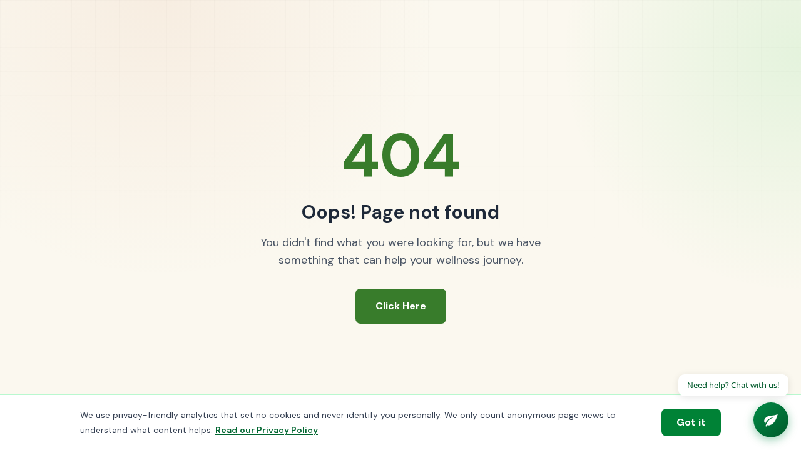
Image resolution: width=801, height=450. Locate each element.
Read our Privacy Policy (266, 430)
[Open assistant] (770, 420)
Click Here (400, 305)
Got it (691, 422)
